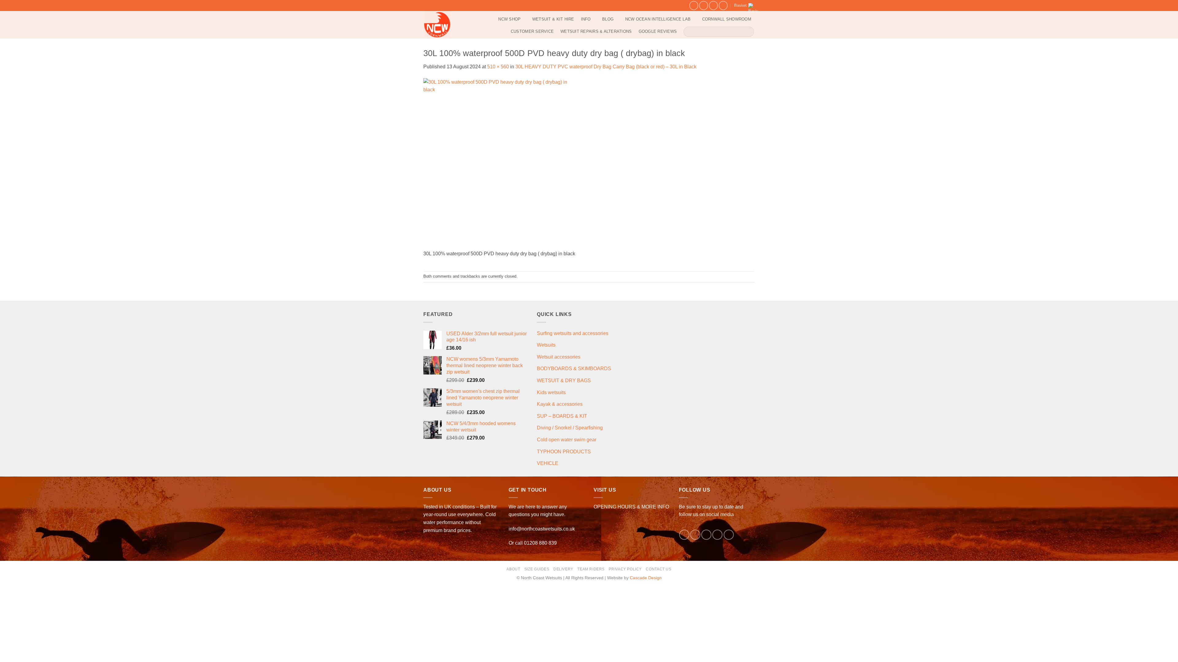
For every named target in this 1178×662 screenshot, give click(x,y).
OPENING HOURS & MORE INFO (631, 506)
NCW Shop (509, 19)
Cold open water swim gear (566, 439)
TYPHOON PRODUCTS (564, 451)
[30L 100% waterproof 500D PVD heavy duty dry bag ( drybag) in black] (501, 163)
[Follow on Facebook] (693, 5)
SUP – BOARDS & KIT (562, 416)
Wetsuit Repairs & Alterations (596, 31)
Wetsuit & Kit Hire (553, 19)
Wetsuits (546, 345)
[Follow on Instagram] (703, 5)
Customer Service (532, 31)
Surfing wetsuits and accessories (572, 333)
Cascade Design (646, 577)
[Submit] (748, 31)
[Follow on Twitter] (706, 535)
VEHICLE (547, 463)
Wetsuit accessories (558, 357)
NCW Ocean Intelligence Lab (658, 19)
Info (586, 19)
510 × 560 (498, 66)
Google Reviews (658, 31)
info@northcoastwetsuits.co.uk (542, 528)
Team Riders (591, 569)
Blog (608, 19)
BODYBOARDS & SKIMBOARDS (574, 368)
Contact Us (658, 569)
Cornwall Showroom (726, 19)
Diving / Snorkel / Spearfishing (570, 427)
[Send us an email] (713, 5)
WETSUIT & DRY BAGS (564, 380)
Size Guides (536, 569)
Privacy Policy (625, 569)
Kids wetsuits (551, 392)
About (513, 569)
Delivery (563, 569)
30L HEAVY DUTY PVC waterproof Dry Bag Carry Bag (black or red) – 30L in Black (605, 66)
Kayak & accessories (560, 404)
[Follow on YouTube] (723, 5)
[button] (744, 5)
